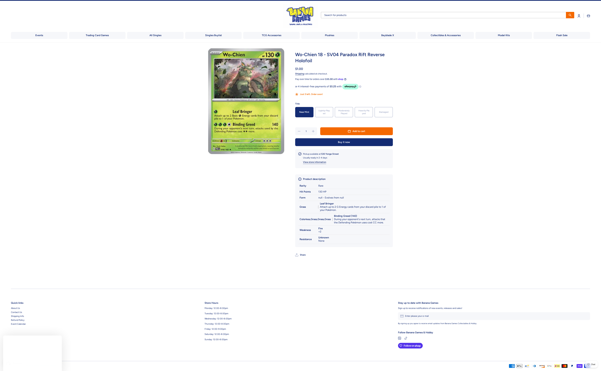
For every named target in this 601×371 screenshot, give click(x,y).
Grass (303, 206)
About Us (15, 308)
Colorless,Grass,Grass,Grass (315, 219)
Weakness (305, 230)
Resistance (306, 239)
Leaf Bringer (327, 203)
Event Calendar (18, 324)
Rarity (303, 185)
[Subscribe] (586, 316)
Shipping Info (17, 316)
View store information (314, 162)
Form (303, 197)
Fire (320, 228)
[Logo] (300, 16)
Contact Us (16, 312)
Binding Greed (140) (345, 215)
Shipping (299, 73)
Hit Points (305, 191)
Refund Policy (17, 320)
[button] (588, 15)
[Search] (570, 15)
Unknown (323, 237)
